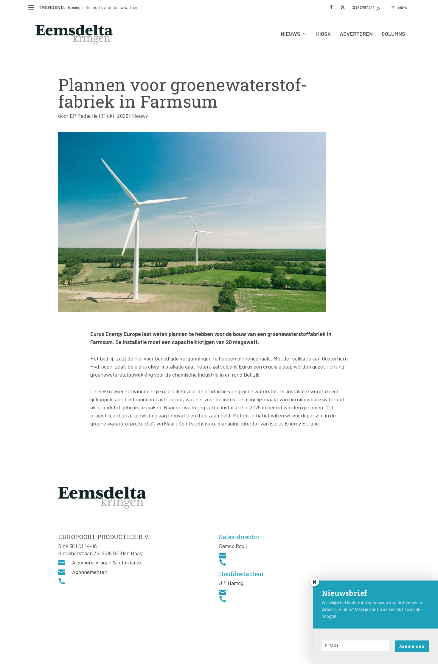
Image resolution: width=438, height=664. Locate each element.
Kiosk (323, 34)
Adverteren (356, 34)
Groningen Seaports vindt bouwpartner (101, 7)
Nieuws (290, 34)
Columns (393, 34)
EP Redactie (84, 115)
